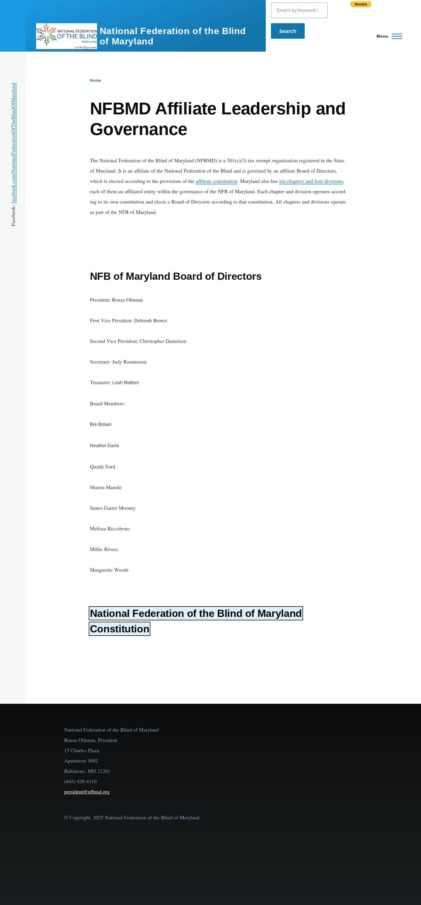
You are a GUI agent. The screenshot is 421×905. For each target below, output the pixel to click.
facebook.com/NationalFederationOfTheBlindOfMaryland (12, 143)
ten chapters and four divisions (311, 180)
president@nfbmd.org (87, 791)
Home (95, 80)
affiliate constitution (216, 180)
